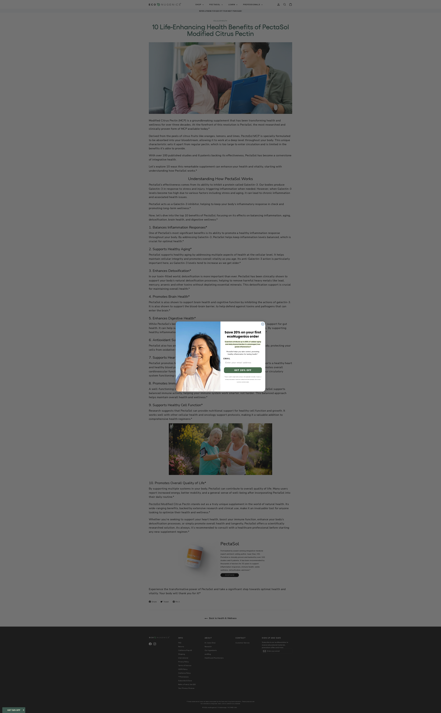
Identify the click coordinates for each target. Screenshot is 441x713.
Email (226, 359)
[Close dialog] (262, 324)
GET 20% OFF (243, 370)
